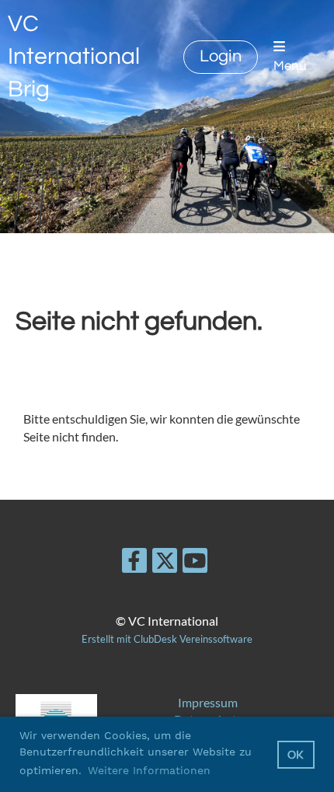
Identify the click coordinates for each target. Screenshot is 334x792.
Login (221, 56)
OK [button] (295, 754)
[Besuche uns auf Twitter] (164, 563)
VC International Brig (74, 56)
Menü (290, 66)
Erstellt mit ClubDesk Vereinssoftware (167, 639)
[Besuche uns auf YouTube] (195, 563)
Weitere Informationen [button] (149, 770)
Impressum (208, 702)
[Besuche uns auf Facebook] (134, 563)
